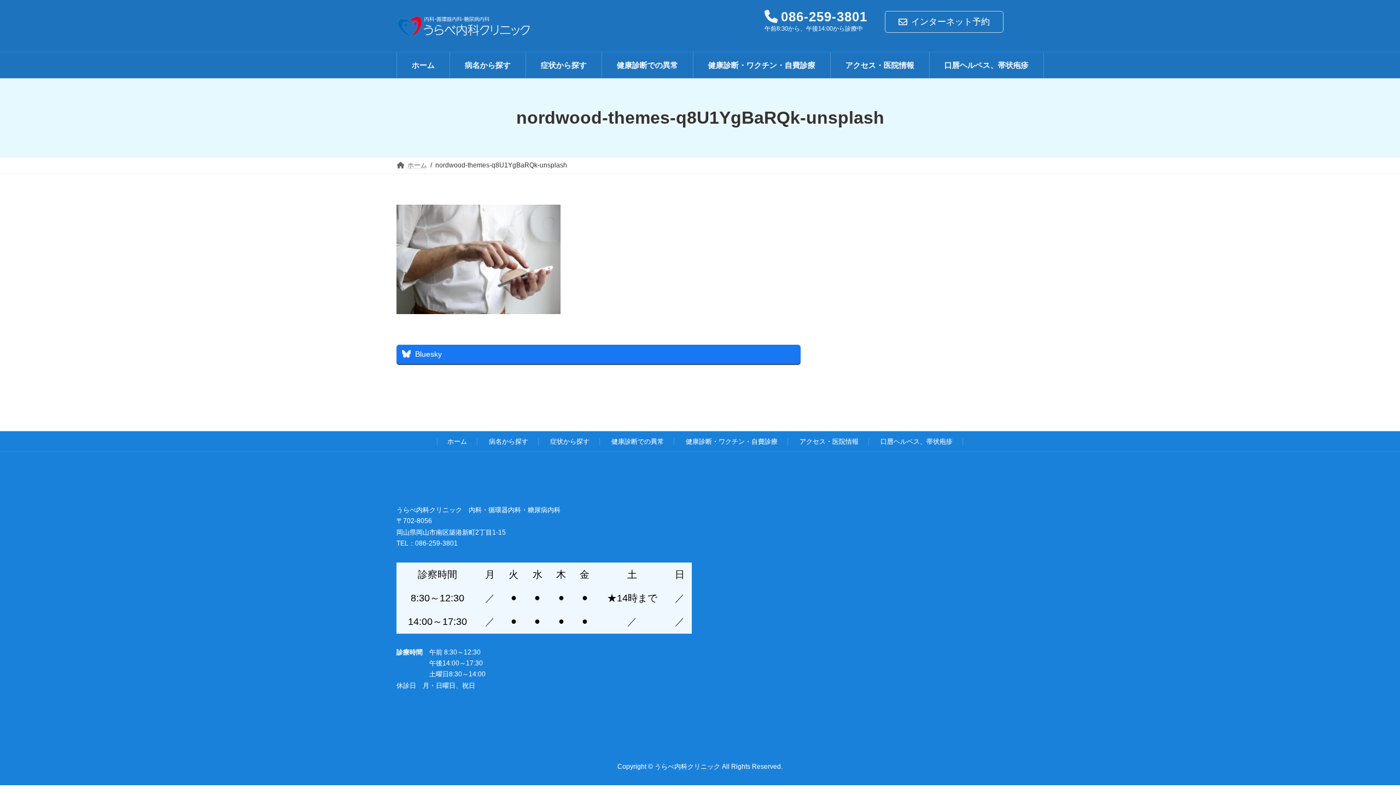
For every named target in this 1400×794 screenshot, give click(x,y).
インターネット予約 (950, 21)
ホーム (457, 441)
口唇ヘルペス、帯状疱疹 (916, 441)
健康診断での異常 (637, 441)
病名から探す (508, 441)
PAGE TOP (1359, 759)
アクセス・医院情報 (829, 441)
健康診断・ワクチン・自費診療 (732, 441)
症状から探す (570, 441)
